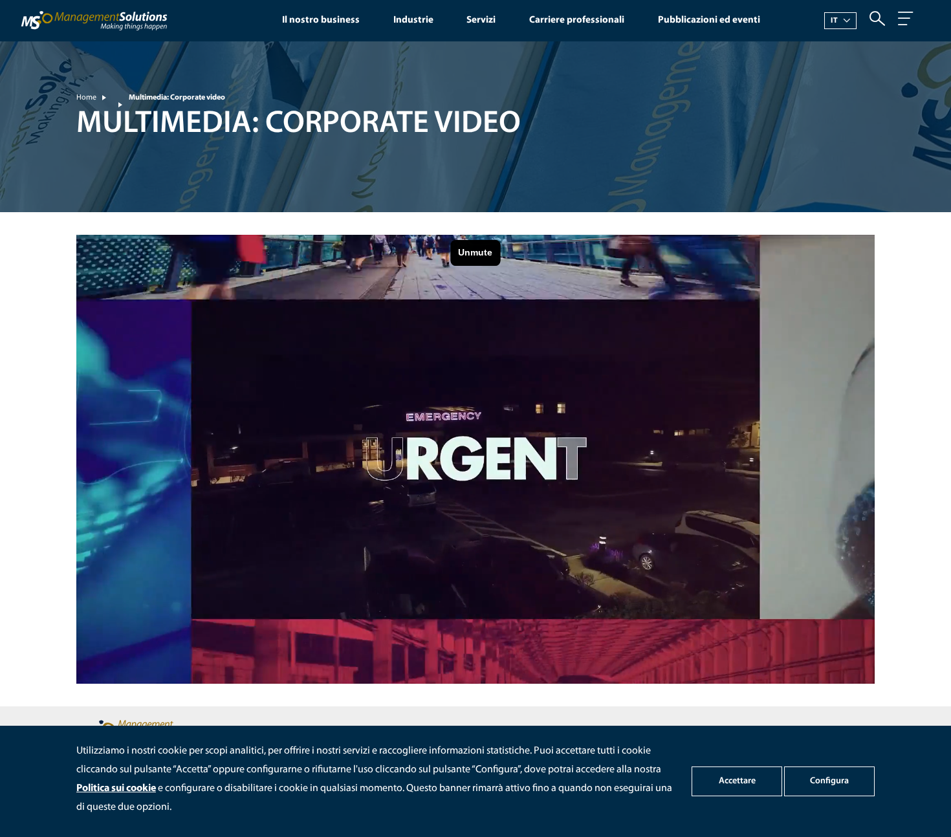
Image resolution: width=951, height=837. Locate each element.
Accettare (737, 781)
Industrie (413, 20)
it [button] (834, 21)
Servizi (481, 20)
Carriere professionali (576, 20)
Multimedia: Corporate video (177, 98)
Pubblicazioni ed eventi (709, 20)
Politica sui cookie (116, 788)
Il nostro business (321, 20)
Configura (829, 781)
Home (86, 98)
